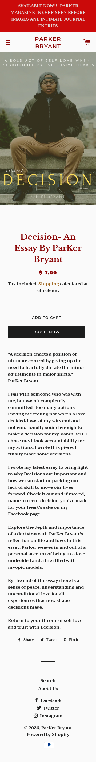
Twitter (50, 708)
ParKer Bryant (48, 43)
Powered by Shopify (48, 734)
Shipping (48, 284)
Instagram (51, 716)
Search (48, 680)
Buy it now (47, 332)
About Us (48, 688)
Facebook (51, 700)
